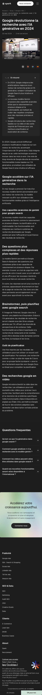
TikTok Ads (6, 574)
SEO (3, 591)
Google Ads (19, 11)
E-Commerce (7, 624)
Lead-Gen (5, 628)
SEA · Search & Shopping (11, 562)
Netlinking (6, 595)
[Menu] (37, 3)
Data (4, 611)
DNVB (4, 632)
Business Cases (8, 636)
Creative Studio (8, 607)
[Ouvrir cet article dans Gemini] (33, 67)
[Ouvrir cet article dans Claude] (28, 67)
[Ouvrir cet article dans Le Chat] (38, 67)
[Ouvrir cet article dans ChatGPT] (23, 67)
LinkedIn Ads (6, 570)
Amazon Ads (6, 578)
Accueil (5, 11)
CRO (4, 603)
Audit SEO (6, 599)
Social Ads (6, 566)
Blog (11, 11)
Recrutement (7, 652)
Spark (4, 648)
